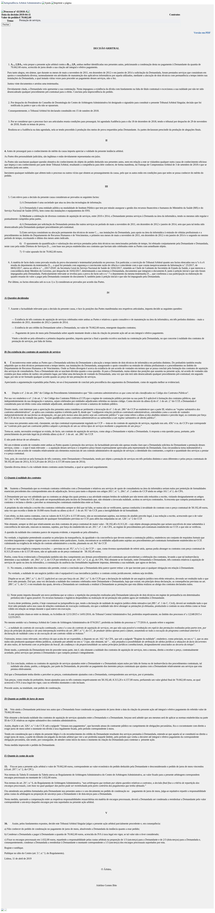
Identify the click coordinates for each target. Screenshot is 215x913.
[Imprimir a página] (61, 3)
